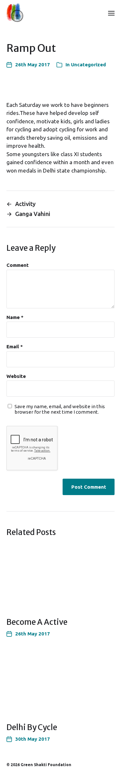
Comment (17, 265)
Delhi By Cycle (31, 727)
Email (14, 346)
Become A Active (36, 622)
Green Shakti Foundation (46, 765)
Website (16, 376)
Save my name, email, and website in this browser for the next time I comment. (60, 409)
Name (15, 317)
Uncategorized (88, 64)
